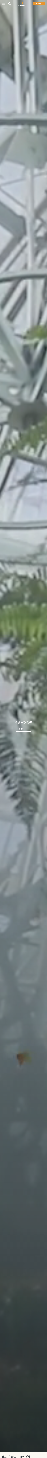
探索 (21, 729)
